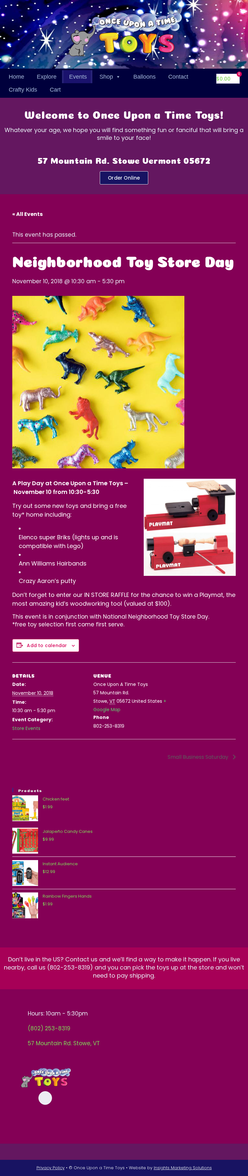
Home (16, 76)
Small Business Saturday (199, 757)
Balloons (144, 76)
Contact (178, 76)
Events (78, 76)
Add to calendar (47, 645)
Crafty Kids (23, 89)
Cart (55, 89)
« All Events (27, 214)
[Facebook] (45, 1098)
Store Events (26, 728)
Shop (106, 76)
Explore (47, 76)
